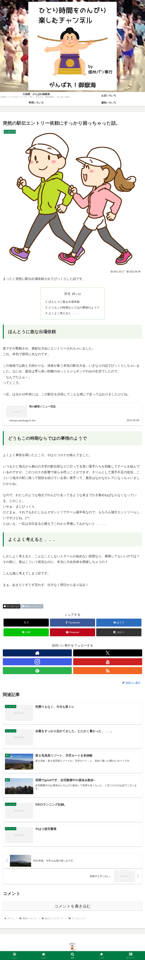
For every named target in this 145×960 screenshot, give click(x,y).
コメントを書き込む (72, 906)
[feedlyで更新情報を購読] (37, 670)
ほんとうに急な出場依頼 (64, 301)
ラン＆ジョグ (13, 606)
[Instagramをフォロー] (37, 661)
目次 (67, 293)
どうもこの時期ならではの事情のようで (73, 307)
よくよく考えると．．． (64, 313)
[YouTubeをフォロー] (107, 661)
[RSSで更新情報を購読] (107, 670)
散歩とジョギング (33, 606)
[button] (118, 632)
